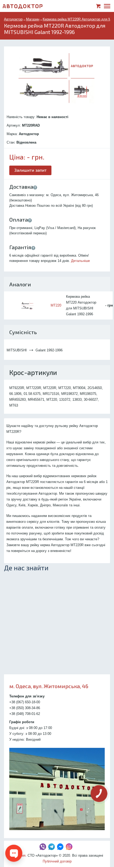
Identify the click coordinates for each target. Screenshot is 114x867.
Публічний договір (57, 861)
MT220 (56, 305)
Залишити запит (30, 169)
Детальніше (80, 261)
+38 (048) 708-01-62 (24, 714)
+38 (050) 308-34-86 (24, 708)
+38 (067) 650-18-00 (24, 702)
